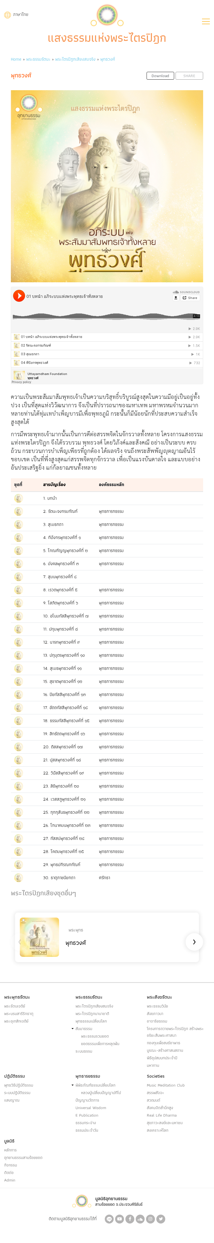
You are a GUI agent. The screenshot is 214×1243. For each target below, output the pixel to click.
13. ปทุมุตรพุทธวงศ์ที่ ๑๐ (64, 655)
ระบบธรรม (84, 1051)
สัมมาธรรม (84, 1028)
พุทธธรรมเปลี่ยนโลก (91, 1021)
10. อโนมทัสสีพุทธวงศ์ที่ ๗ (66, 615)
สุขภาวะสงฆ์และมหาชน (165, 1122)
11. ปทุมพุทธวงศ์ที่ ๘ (60, 629)
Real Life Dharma (162, 1115)
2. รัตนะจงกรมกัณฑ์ (60, 511)
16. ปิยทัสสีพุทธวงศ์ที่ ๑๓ (64, 694)
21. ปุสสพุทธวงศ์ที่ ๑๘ (62, 759)
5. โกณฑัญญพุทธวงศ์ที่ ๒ (65, 550)
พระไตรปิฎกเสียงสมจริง (75, 59)
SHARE (189, 75)
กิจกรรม (10, 1165)
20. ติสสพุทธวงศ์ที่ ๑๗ (63, 746)
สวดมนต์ (153, 1100)
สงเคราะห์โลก (157, 1130)
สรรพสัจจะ (155, 1092)
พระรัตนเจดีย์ (14, 1006)
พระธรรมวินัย (157, 1006)
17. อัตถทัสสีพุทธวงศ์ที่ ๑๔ (65, 707)
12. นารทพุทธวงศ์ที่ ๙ (61, 642)
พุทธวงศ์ (107, 59)
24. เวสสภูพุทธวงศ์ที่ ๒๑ (64, 799)
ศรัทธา (104, 877)
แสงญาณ (12, 1100)
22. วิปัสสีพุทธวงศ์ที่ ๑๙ (63, 772)
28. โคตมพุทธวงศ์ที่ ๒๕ (63, 851)
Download (160, 75)
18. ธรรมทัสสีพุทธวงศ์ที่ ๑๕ (66, 720)
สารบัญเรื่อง (54, 484)
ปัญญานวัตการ (87, 1100)
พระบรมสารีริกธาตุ (18, 1013)
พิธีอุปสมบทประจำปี (162, 1058)
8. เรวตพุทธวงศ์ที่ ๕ (60, 589)
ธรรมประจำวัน (87, 1130)
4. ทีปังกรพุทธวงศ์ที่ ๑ (62, 537)
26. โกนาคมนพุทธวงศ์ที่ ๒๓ (67, 825)
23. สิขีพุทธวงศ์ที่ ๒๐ (61, 786)
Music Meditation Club (166, 1085)
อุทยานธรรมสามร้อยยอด (23, 1157)
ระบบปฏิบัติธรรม (17, 1092)
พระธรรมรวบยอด (95, 1036)
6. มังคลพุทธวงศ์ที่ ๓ (61, 563)
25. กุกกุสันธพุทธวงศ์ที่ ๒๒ (66, 812)
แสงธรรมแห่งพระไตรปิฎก (107, 37)
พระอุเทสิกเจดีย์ (16, 1021)
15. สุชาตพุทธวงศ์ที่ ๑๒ (62, 681)
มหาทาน (153, 1065)
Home (16, 59)
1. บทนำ (50, 498)
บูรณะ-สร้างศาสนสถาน (165, 1050)
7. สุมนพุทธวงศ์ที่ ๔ (60, 576)
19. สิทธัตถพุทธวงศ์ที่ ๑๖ (64, 733)
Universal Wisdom (91, 1107)
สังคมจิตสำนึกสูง (160, 1107)
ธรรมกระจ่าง (86, 1122)
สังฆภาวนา (155, 1013)
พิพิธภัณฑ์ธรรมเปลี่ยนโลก (95, 1085)
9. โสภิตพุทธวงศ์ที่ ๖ (60, 602)
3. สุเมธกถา (53, 524)
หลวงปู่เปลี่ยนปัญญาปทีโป (101, 1092)
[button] (206, 21)
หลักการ (10, 1150)
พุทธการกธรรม (111, 511)
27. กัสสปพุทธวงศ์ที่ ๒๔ (63, 838)
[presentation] (19, 942)
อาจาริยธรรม (157, 1021)
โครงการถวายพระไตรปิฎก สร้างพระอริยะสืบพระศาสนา (175, 1032)
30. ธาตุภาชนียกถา (59, 877)
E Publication (87, 1115)
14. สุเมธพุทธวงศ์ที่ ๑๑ (62, 668)
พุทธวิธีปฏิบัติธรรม (18, 1085)
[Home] (107, 14)
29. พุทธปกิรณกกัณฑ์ (61, 864)
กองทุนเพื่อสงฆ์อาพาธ (163, 1042)
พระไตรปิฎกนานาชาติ (92, 1013)
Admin (9, 1180)
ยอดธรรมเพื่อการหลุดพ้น (100, 1043)
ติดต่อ (9, 1172)
